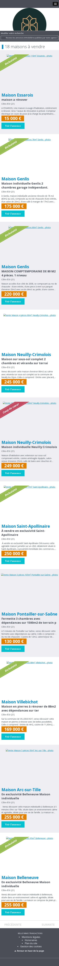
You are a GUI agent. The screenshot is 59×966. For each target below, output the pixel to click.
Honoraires (31, 940)
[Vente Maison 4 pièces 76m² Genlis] (29, 156)
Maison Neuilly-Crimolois (26, 354)
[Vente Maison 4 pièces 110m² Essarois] (29, 73)
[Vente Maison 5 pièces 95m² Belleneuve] (29, 855)
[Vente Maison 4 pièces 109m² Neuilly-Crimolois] (29, 420)
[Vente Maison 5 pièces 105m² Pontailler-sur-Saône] (29, 592)
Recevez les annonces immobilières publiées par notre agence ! (31, 38)
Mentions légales (31, 937)
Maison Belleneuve (20, 877)
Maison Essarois (17, 95)
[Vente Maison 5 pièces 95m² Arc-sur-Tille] (29, 767)
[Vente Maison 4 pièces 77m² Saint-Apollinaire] (29, 504)
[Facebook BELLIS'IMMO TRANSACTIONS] (27, 962)
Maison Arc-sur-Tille (21, 789)
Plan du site (31, 943)
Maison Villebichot (19, 702)
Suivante (48, 924)
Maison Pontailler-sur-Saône (29, 614)
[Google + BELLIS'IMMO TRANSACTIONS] (32, 962)
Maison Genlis (15, 179)
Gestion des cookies (31, 946)
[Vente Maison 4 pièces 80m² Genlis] (29, 244)
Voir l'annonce (13, 126)
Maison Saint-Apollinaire (25, 526)
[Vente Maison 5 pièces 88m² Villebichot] (29, 679)
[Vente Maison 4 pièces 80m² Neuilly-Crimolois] (29, 332)
